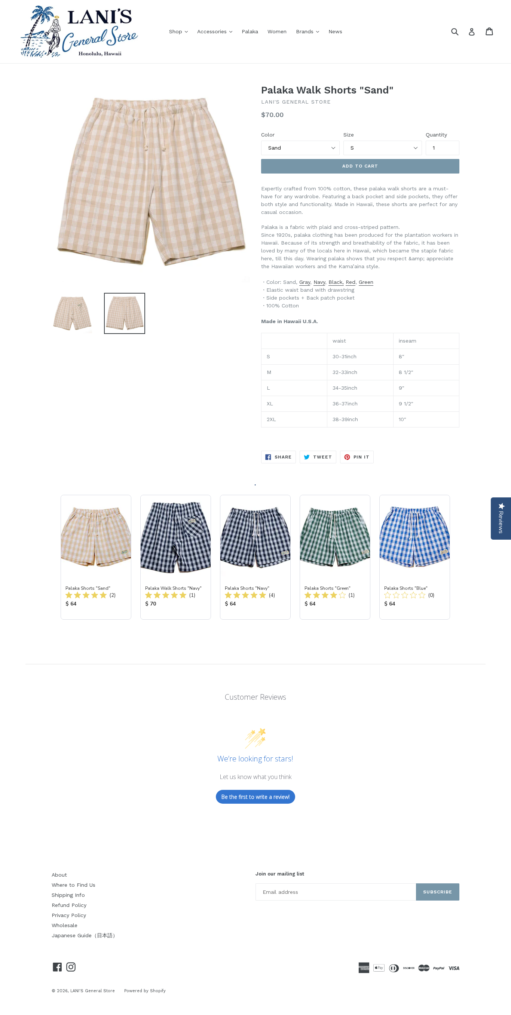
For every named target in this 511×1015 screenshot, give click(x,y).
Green (366, 282)
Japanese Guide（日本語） (85, 935)
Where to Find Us (73, 885)
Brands (309, 31)
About (59, 875)
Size (348, 135)
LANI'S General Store (92, 990)
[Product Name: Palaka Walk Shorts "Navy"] (175, 557)
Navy (319, 282)
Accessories (216, 31)
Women (277, 31)
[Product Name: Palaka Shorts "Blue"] (414, 557)
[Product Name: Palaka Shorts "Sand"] (96, 557)
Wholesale (64, 925)
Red (350, 282)
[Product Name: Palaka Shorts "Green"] (335, 557)
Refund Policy (69, 905)
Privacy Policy (69, 915)
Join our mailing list (280, 874)
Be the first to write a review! (255, 796)
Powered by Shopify (145, 990)
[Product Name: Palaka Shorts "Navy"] (255, 557)
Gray (304, 282)
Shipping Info (68, 895)
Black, (336, 282)
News (335, 31)
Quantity (436, 135)
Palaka (250, 31)
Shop (180, 31)
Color (268, 135)
